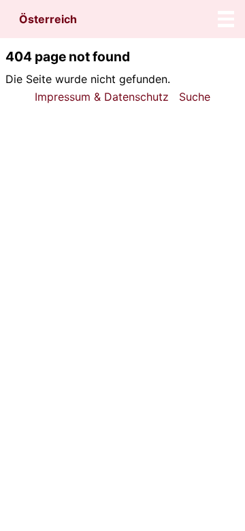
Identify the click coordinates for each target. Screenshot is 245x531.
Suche (194, 96)
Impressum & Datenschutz (102, 96)
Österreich (48, 19)
